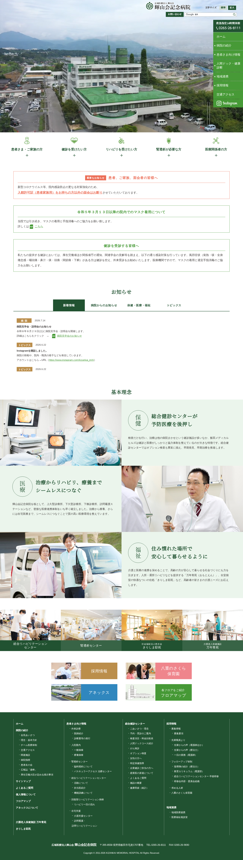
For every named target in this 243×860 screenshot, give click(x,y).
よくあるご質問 (24, 787)
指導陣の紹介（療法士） (187, 766)
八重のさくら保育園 (181, 793)
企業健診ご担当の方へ (141, 768)
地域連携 (222, 76)
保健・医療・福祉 (139, 305)
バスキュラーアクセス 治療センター (93, 771)
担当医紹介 (80, 788)
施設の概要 (136, 783)
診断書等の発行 (82, 738)
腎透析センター (79, 761)
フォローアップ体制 (181, 761)
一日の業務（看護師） (185, 755)
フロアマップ (23, 801)
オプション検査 (138, 753)
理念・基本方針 (29, 740)
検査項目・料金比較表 (141, 738)
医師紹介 (78, 733)
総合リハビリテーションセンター (88, 778)
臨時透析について (83, 766)
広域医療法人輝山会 (74, 844)
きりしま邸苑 (23, 828)
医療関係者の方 (216, 149)
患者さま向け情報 (228, 54)
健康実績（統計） (139, 788)
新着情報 (69, 305)
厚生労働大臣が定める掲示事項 (37, 774)
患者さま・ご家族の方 (27, 149)
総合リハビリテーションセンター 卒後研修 (196, 776)
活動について (81, 783)
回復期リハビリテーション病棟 (87, 799)
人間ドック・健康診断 (228, 65)
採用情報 (222, 85)
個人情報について (26, 794)
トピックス (174, 305)
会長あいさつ (28, 735)
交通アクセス (225, 94)
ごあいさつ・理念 (139, 728)
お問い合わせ (175, 14)
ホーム (221, 36)
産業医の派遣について (141, 773)
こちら (39, 226)
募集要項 (178, 733)
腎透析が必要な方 (168, 149)
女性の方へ (136, 758)
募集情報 (176, 728)
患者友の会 (26, 765)
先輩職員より (178, 740)
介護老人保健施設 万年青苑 (31, 822)
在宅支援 (76, 811)
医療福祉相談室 (179, 817)
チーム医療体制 (29, 745)
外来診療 (76, 728)
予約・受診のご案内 (140, 733)
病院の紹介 (224, 45)
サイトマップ (23, 781)
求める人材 (177, 788)
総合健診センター (135, 723)
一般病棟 (78, 750)
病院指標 (25, 760)
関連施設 (25, 755)
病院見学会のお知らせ (69, 335)
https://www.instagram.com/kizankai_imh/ (71, 360)
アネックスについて (27, 807)
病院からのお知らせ (104, 305)
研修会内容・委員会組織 (187, 781)
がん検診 (134, 748)
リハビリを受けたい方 (121, 149)
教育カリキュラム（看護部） (189, 771)
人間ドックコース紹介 (141, 743)
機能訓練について (83, 793)
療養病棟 (78, 755)
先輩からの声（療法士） (187, 750)
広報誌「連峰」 (29, 769)
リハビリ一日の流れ (84, 804)
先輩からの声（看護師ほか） (189, 745)
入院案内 (76, 745)
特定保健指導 (137, 763)
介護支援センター (83, 816)
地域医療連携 (178, 812)
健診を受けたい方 (74, 149)
